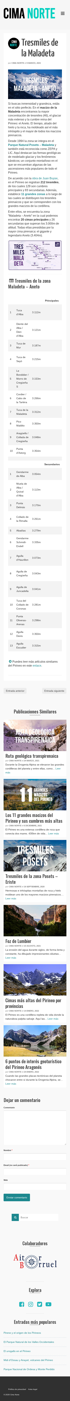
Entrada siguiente (54, 690)
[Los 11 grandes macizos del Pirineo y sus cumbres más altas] (35, 794)
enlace (37, 665)
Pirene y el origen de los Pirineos (22, 1332)
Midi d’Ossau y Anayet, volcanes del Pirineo (28, 1360)
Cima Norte (17, 63)
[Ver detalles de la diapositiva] (35, 1262)
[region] (35, 1262)
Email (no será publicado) (16, 1165)
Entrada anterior (15, 690)
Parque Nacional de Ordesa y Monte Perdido (29, 1369)
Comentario (9, 1107)
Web (6, 1180)
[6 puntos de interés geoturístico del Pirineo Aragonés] (35, 1041)
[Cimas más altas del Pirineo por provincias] (35, 980)
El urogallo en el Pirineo (17, 1351)
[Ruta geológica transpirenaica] (35, 735)
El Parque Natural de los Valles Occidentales (29, 1342)
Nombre (8, 1150)
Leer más (53, 833)
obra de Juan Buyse (45, 178)
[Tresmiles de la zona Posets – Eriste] (35, 855)
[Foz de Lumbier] (35, 920)
